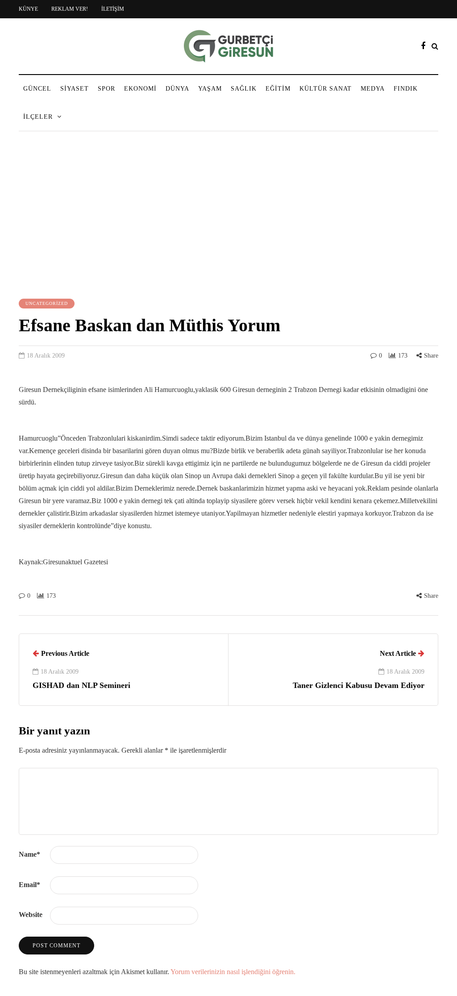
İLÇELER (38, 116)
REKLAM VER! (69, 9)
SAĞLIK (244, 88)
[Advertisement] (228, 216)
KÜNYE (28, 9)
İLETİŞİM (112, 9)
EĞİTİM (278, 88)
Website (30, 914)
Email (29, 884)
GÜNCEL (37, 88)
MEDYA (373, 88)
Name (29, 854)
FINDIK (406, 88)
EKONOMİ (140, 88)
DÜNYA (177, 88)
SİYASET (74, 88)
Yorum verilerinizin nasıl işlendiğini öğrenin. (232, 971)
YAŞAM (210, 88)
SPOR (106, 88)
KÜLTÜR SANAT (325, 88)
